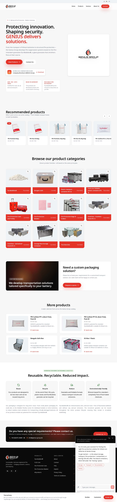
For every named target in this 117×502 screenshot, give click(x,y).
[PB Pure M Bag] (38, 133)
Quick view (35, 330)
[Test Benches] (71, 235)
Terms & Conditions (60, 476)
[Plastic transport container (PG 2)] (71, 181)
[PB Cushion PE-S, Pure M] (104, 133)
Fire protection (99, 465)
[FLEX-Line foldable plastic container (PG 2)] (98, 181)
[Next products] (109, 116)
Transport (88, 465)
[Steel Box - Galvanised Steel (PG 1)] (18, 235)
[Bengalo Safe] (45, 181)
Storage (80, 465)
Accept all (108, 497)
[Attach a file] (78, 487)
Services (88, 6)
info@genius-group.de (36, 438)
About (56, 459)
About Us (96, 6)
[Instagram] (11, 471)
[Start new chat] (109, 438)
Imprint (56, 469)
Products (80, 6)
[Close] (112, 438)
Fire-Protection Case (40, 466)
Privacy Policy (58, 472)
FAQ (55, 466)
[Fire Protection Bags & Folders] (71, 208)
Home (73, 6)
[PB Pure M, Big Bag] (82, 133)
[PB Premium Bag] (16, 133)
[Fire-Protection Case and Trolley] (18, 208)
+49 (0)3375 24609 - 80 (18, 438)
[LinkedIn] (7, 471)
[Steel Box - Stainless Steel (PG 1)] (98, 208)
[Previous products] (105, 116)
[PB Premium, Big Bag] (60, 133)
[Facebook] (15, 471)
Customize (97, 497)
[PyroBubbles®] (18, 181)
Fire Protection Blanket (41, 469)
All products (37, 472)
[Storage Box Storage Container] (45, 235)
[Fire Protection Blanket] (45, 208)
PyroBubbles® (38, 459)
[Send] (112, 487)
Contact (105, 6)
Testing (80, 468)
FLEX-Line (37, 462)
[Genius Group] (11, 6)
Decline (87, 497)
